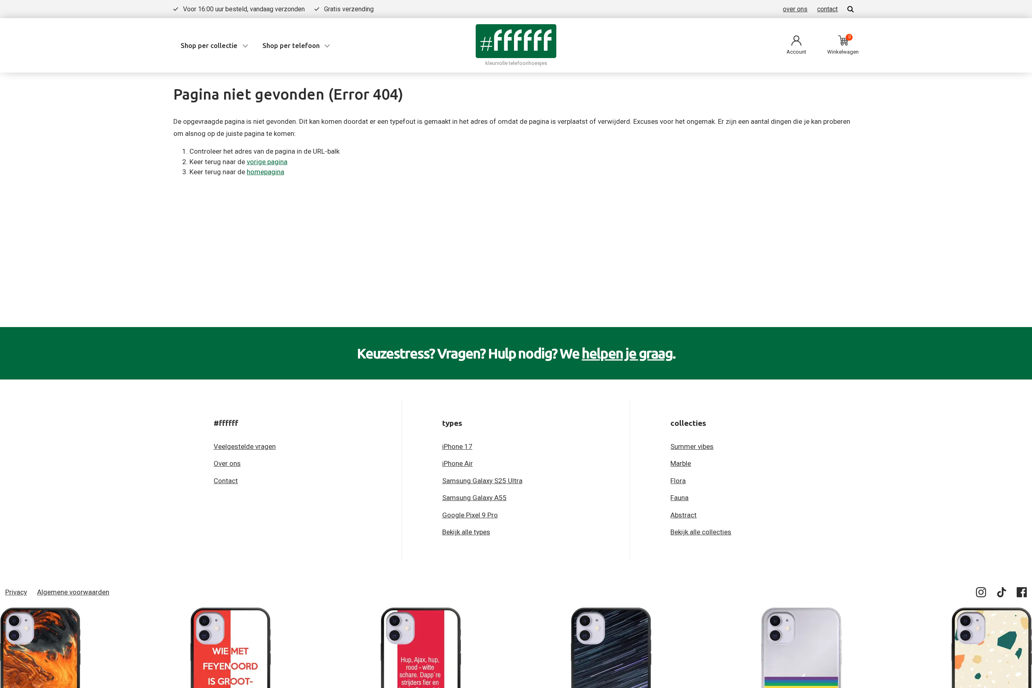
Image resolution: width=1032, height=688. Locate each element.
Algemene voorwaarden (73, 592)
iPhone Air (457, 463)
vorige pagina (267, 162)
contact (827, 9)
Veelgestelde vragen (245, 446)
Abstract (683, 515)
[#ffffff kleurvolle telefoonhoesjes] (516, 41)
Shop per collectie (209, 45)
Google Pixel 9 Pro (470, 515)
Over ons (227, 463)
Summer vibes (692, 446)
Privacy (16, 592)
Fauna (679, 498)
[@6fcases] (981, 593)
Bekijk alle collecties (700, 532)
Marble (680, 463)
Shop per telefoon (291, 45)
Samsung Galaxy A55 (474, 498)
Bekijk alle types (466, 532)
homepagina (265, 172)
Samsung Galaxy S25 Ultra (482, 481)
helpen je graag (627, 353)
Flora (678, 481)
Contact (226, 481)
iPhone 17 (457, 446)
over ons (795, 9)
